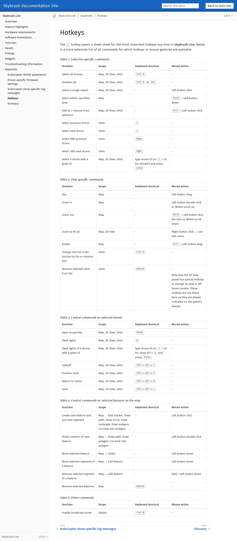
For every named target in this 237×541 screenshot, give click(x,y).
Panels (9, 48)
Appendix (11, 69)
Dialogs (9, 53)
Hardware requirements (20, 32)
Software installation (18, 37)
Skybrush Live (12, 16)
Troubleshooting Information (23, 64)
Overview (11, 21)
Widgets (10, 58)
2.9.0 (227, 15)
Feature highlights (16, 27)
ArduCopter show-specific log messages (88, 529)
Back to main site (219, 6)
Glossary (13, 103)
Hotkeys (13, 98)
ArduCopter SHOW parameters (27, 74)
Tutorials (10, 42)
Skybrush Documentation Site (30, 6)
